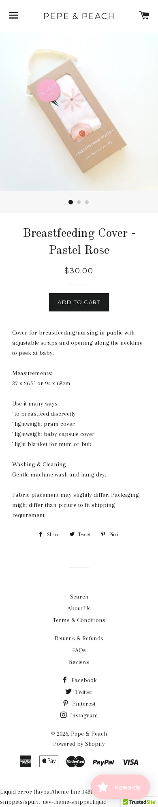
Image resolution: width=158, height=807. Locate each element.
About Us (79, 608)
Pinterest (83, 703)
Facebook (83, 680)
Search (79, 596)
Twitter (83, 691)
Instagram (83, 715)
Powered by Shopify (79, 743)
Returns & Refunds (79, 638)
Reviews (79, 661)
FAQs (79, 650)
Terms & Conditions (79, 620)
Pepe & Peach (79, 16)
